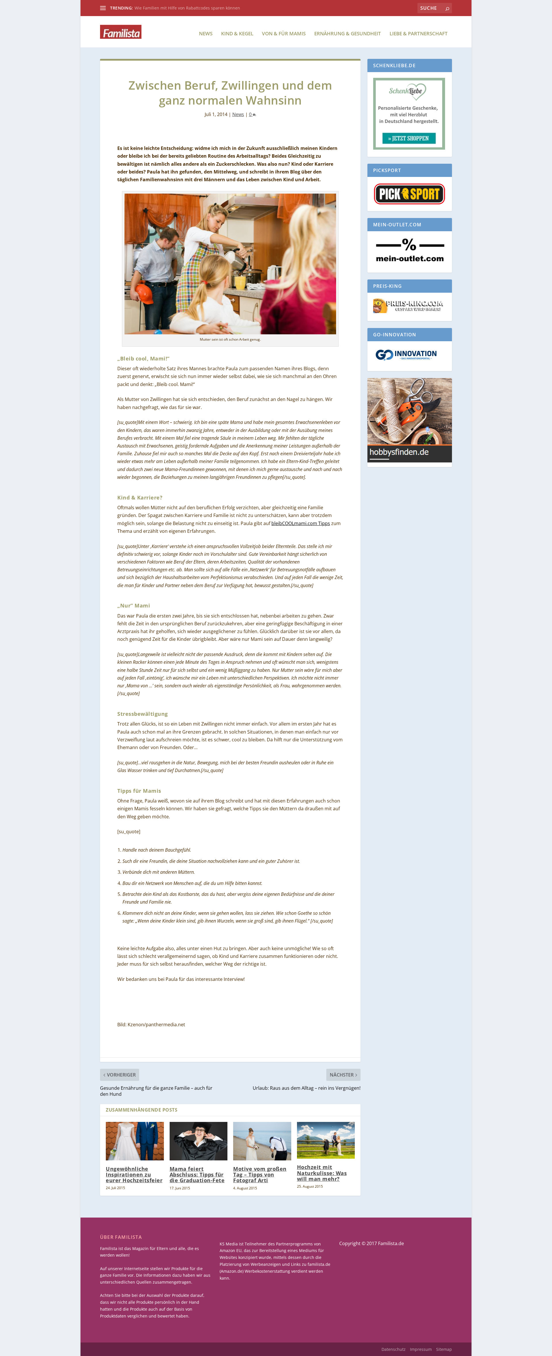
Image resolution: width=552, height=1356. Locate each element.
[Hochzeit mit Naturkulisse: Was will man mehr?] (326, 1140)
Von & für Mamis (284, 34)
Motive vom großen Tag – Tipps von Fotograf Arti (260, 1174)
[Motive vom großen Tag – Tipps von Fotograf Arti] (262, 1141)
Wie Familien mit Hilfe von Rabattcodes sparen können (187, 8)
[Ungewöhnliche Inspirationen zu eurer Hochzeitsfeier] (135, 1141)
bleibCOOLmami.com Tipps (300, 523)
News (205, 34)
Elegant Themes (144, 1349)
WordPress (206, 1349)
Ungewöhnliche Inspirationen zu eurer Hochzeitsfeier (134, 1174)
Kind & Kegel (237, 34)
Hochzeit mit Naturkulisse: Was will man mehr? (322, 1173)
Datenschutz (394, 1349)
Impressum (421, 1349)
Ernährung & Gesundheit (347, 34)
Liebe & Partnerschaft (419, 34)
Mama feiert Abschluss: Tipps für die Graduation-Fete (197, 1174)
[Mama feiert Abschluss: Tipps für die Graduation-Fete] (199, 1141)
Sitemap (444, 1349)
